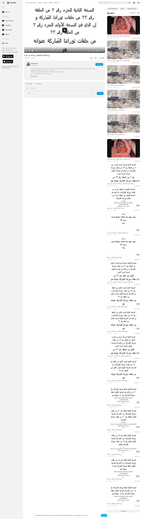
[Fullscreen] (103, 51)
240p (100, 50)
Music (40, 3)
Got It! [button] (104, 515)
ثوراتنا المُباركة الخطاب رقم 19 (114, 454)
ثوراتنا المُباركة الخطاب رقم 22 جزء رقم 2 (117, 331)
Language (14, 52)
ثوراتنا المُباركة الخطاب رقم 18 (114, 479)
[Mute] (97, 51)
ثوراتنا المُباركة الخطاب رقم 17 (114, 503)
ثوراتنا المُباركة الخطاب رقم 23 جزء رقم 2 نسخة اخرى (120, 183)
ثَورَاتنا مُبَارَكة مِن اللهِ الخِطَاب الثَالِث (115, 110)
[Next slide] (137, 8)
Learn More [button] (85, 515)
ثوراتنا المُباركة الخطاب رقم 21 (114, 405)
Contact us (14, 48)
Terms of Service (6, 52)
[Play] (26, 51)
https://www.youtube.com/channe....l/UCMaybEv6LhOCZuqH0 (47, 72)
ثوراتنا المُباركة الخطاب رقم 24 (114, 257)
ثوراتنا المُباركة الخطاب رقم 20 (114, 429)
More (56, 3)
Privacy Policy (9, 50)
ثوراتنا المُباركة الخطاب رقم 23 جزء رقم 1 (117, 306)
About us (8, 48)
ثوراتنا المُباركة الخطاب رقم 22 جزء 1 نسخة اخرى (119, 356)
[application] (64, 30)
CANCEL (92, 93)
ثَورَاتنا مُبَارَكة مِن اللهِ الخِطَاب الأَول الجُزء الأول (118, 36)
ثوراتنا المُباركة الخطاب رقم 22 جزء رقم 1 (117, 380)
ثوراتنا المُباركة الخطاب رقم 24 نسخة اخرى (117, 233)
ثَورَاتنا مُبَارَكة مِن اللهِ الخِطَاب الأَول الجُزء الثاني (118, 60)
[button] (138, 3)
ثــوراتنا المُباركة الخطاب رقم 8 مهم (115, 208)
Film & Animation (30, 3)
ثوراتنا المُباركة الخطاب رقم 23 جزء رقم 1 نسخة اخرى (120, 282)
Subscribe (99, 64)
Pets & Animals (48, 3)
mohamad (34, 63)
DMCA (3, 50)
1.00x (92, 50)
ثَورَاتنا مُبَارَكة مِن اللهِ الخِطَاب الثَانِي (115, 85)
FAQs (3, 48)
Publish (100, 93)
